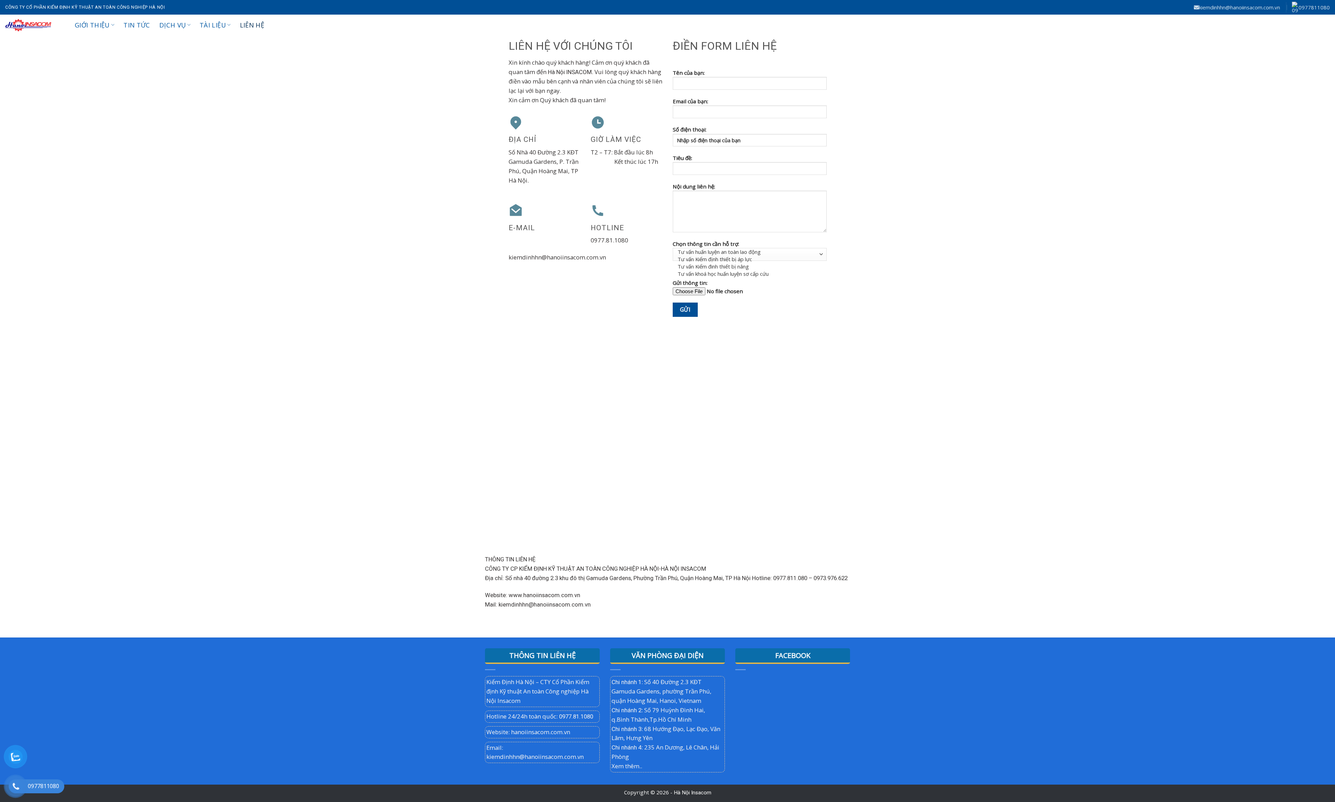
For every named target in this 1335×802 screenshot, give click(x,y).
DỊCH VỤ (172, 25)
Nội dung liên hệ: (694, 186)
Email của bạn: (690, 101)
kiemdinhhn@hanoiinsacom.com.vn (1239, 7)
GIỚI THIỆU (92, 25)
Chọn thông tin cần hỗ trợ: (706, 243)
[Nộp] (1322, 25)
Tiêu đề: (682, 157)
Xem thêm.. (627, 766)
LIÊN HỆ (252, 25)
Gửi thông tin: (690, 282)
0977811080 (1314, 7)
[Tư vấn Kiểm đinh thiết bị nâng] (748, 266)
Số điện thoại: (689, 129)
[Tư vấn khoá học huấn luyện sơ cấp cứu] (748, 274)
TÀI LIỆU (213, 25)
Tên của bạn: (689, 72)
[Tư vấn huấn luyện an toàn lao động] (748, 252)
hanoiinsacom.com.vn (540, 732)
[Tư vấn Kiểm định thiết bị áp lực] (748, 259)
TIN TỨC (136, 25)
